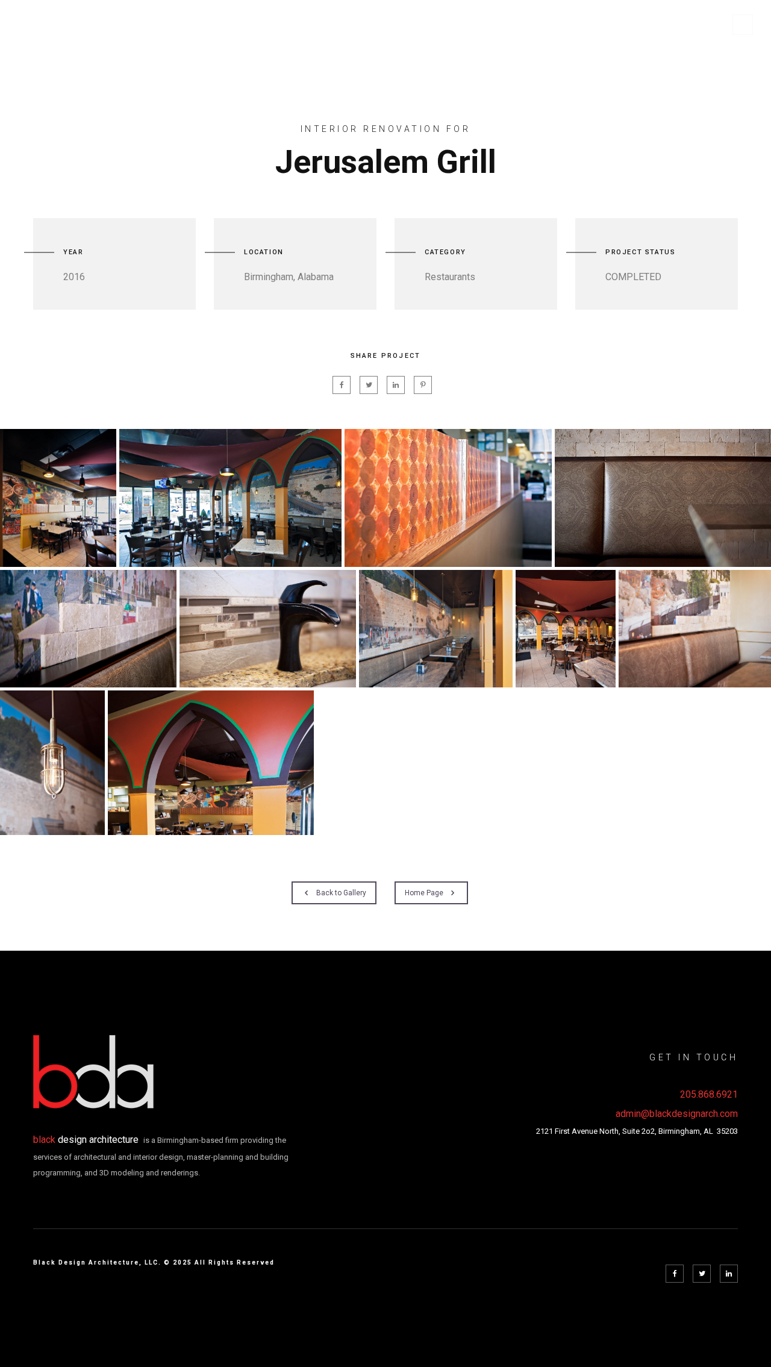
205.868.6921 (709, 1094)
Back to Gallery (341, 893)
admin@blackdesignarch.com (677, 1113)
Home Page (424, 893)
